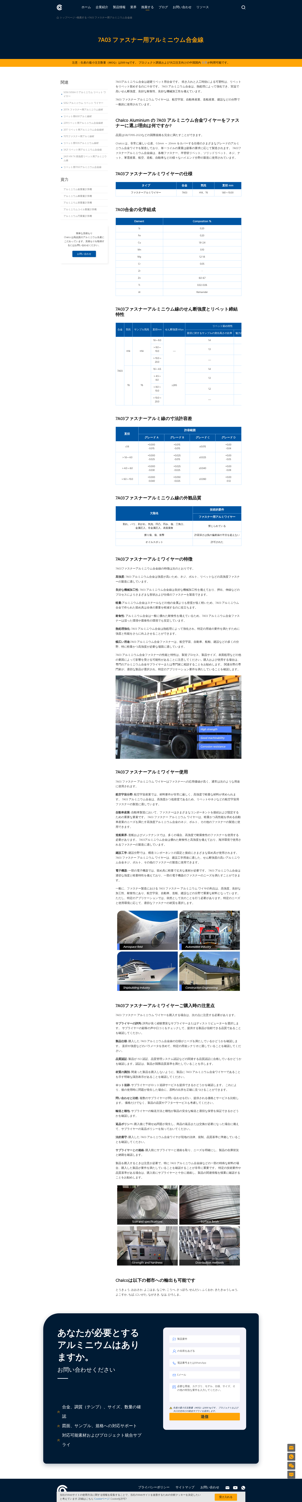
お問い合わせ (182, 7)
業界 (133, 7)
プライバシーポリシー (154, 1487)
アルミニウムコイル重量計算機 (80, 209)
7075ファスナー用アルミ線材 (79, 136)
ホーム (86, 7)
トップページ (67, 18)
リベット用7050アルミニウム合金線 (82, 167)
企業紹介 (102, 7)
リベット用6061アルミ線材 (78, 116)
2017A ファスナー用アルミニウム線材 (83, 110)
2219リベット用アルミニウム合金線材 (83, 123)
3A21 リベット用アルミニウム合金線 (83, 150)
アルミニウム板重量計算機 (78, 189)
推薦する (147, 7)
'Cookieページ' (102, 1499)
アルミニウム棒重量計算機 (78, 196)
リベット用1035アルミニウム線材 (81, 143)
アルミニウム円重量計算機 (78, 216)
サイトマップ (185, 1487)
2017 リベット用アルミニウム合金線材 (84, 130)
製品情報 (119, 7)
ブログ (163, 7)
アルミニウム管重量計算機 (78, 203)
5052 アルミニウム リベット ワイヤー (83, 103)
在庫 (204, 63)
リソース (202, 7)
